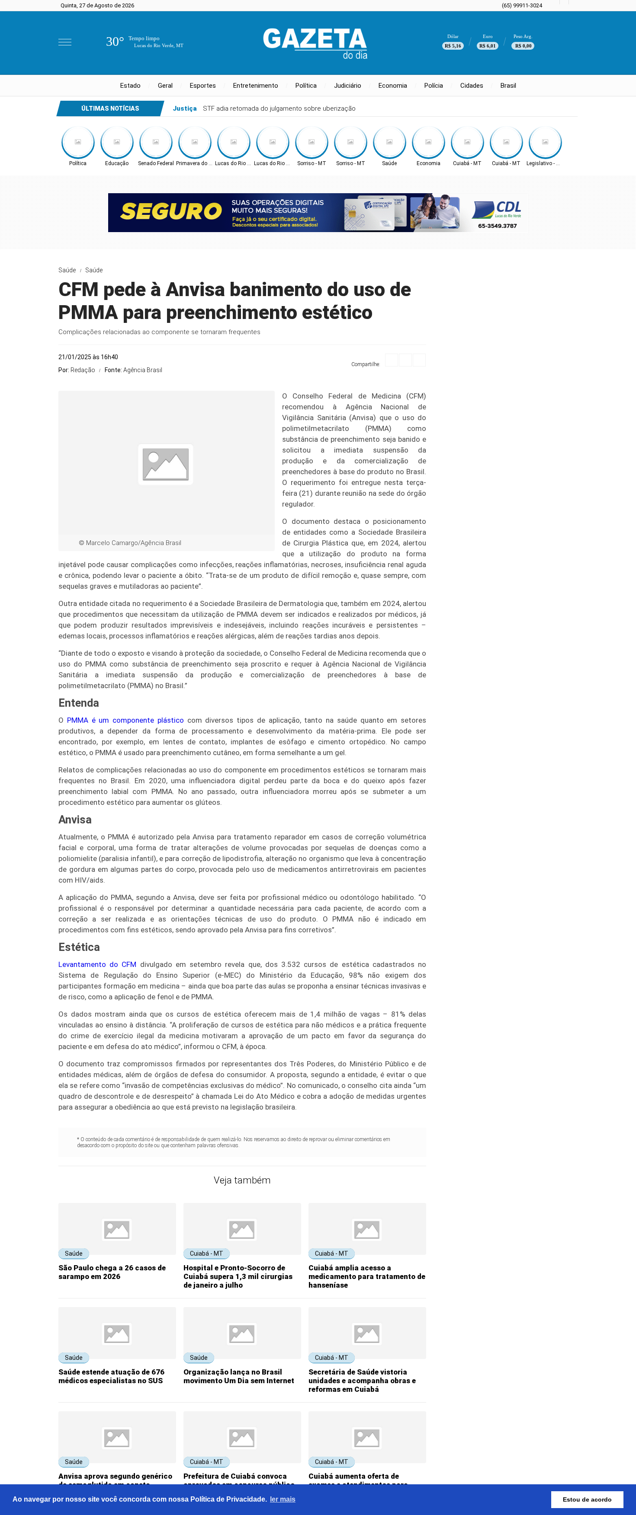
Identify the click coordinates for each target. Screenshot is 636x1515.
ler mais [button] (283, 1499)
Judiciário (347, 85)
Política (306, 85)
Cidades (471, 85)
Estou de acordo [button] (587, 1499)
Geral (165, 85)
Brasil (508, 85)
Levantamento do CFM (97, 964)
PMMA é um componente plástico (125, 720)
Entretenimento (255, 85)
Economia (393, 85)
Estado (130, 85)
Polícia (433, 85)
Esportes (203, 85)
